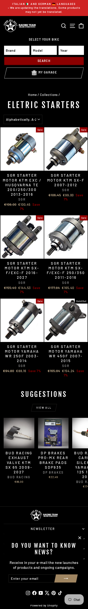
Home (32, 95)
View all (43, 407)
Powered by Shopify (44, 605)
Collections (49, 95)
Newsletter (43, 529)
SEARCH (44, 61)
